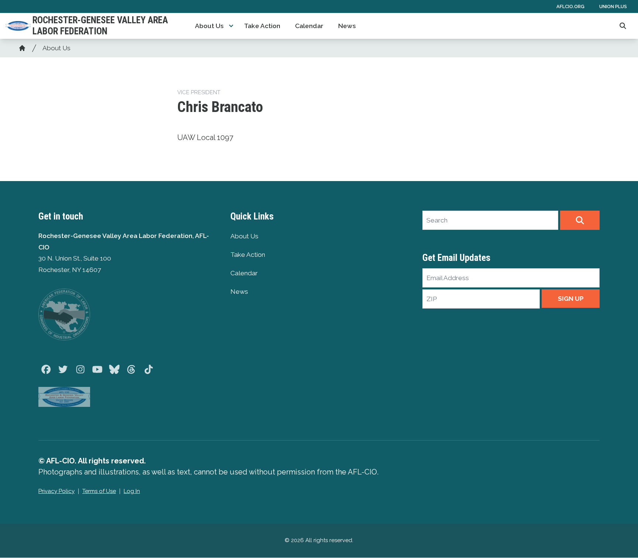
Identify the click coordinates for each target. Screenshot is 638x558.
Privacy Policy (56, 491)
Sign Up (571, 298)
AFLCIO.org (570, 6)
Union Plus (613, 6)
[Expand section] (231, 26)
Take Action (262, 26)
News (347, 26)
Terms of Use (99, 491)
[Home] (22, 48)
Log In (132, 491)
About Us (209, 26)
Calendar (309, 26)
